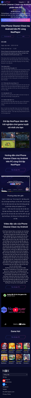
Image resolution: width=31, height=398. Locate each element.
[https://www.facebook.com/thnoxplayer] (3, 384)
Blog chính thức (7, 382)
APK (23, 36)
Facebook (5, 387)
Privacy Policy (7, 394)
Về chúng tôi (6, 379)
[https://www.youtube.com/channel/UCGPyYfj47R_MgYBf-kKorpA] (3, 380)
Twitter (5, 389)
